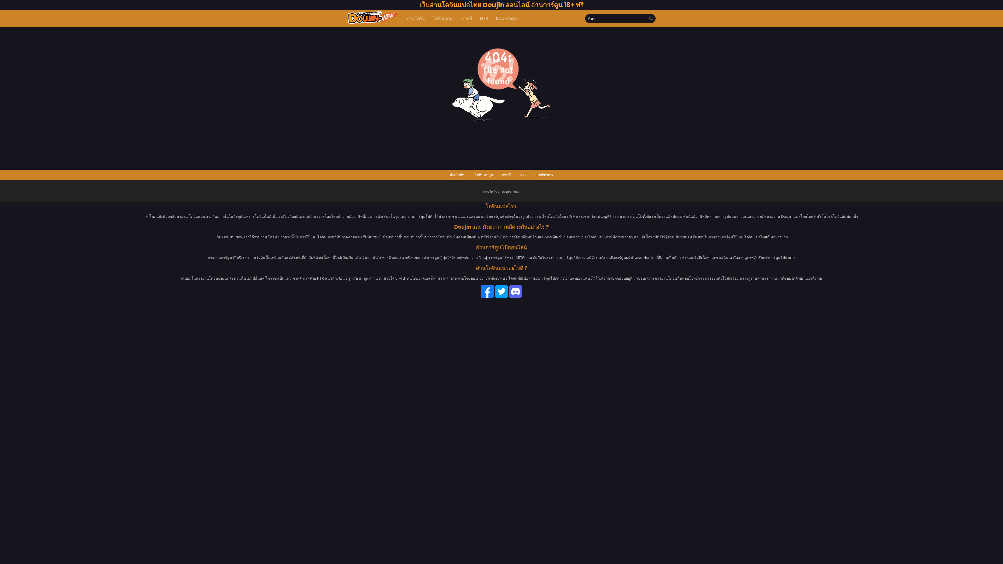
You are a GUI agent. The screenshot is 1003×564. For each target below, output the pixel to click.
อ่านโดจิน (458, 175)
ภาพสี (506, 175)
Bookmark (544, 175)
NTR (523, 175)
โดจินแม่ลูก (484, 175)
